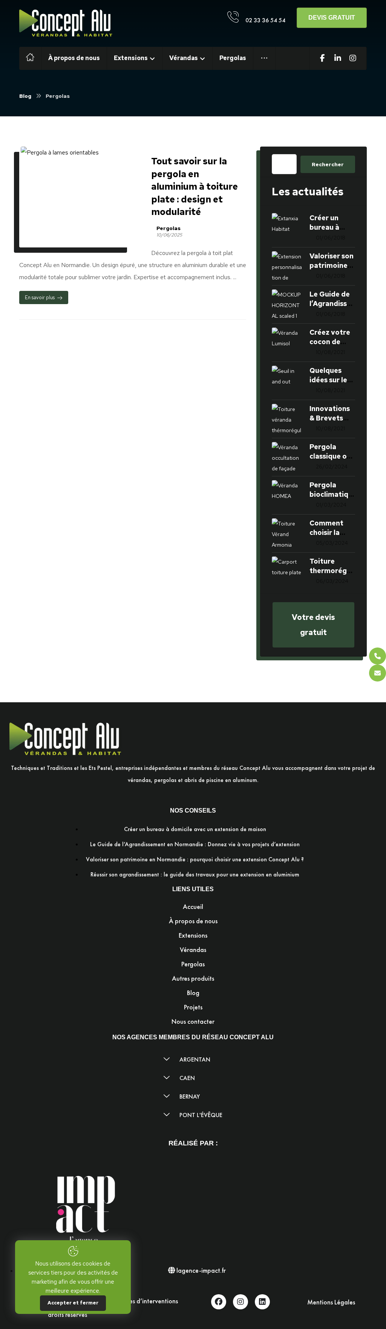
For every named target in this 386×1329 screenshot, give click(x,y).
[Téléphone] (377, 656)
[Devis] (377, 672)
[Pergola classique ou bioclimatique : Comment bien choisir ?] (287, 457)
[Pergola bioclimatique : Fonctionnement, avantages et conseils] (287, 495)
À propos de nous (193, 920)
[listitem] (193, 774)
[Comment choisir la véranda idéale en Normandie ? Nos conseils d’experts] (287, 533)
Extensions (193, 935)
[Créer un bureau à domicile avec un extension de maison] (287, 228)
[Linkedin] (262, 1301)
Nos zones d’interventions (142, 1301)
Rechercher (328, 164)
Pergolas (168, 228)
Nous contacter (193, 1021)
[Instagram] (240, 1301)
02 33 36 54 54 (265, 20)
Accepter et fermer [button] (72, 1303)
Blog (193, 992)
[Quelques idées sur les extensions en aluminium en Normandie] (287, 381)
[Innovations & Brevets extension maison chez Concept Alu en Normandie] (287, 419)
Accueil (193, 906)
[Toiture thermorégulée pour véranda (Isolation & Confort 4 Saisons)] (287, 571)
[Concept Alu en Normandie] (66, 24)
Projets (193, 1007)
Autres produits (193, 978)
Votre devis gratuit (313, 624)
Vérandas (193, 949)
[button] (264, 58)
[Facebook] (218, 1301)
